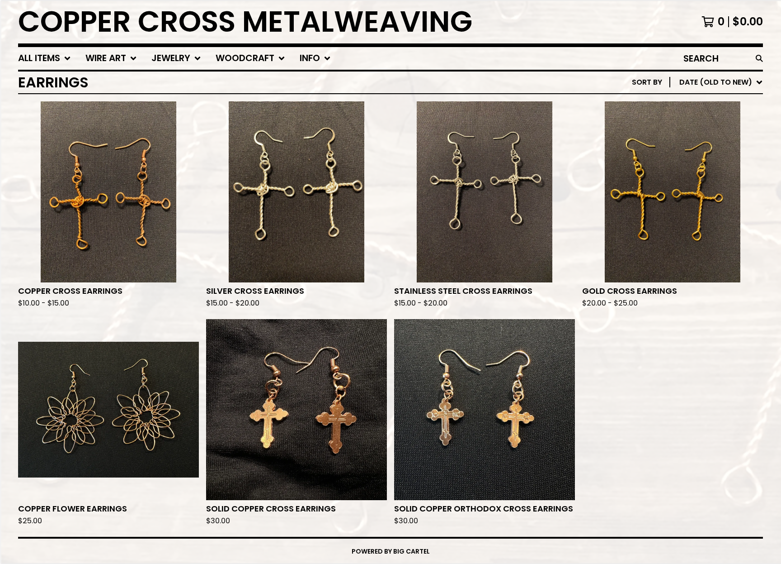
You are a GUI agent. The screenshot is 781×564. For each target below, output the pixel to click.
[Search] (759, 58)
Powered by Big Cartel (391, 551)
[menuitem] (44, 58)
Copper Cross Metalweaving (245, 21)
